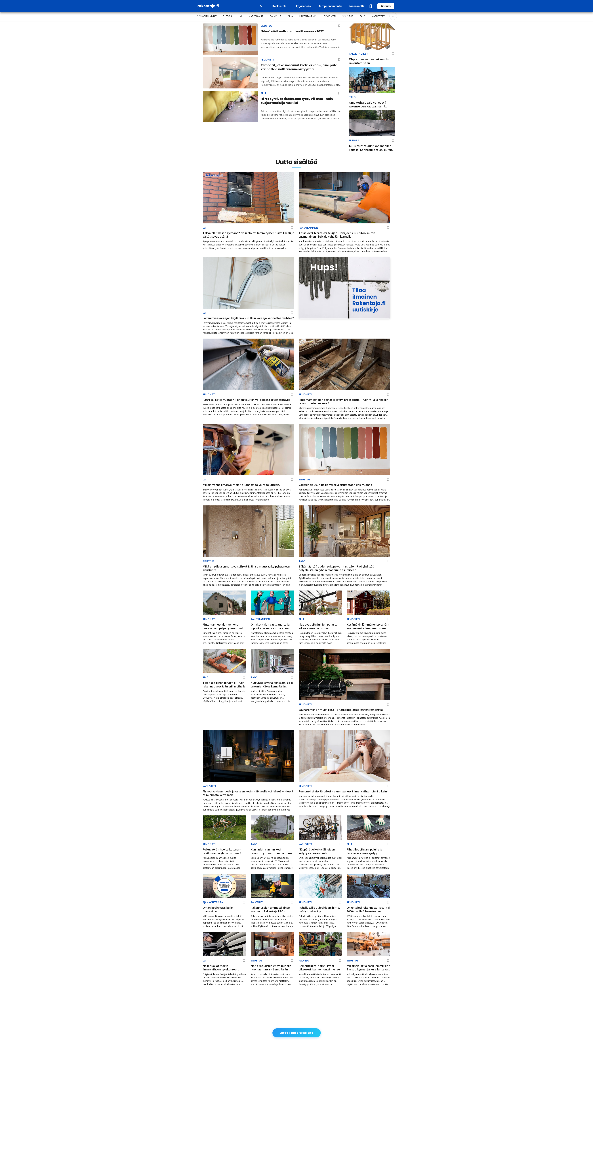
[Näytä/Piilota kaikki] (393, 16)
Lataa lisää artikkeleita (296, 1033)
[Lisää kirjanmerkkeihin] (393, 53)
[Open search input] (261, 6)
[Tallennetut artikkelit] (371, 6)
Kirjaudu (386, 6)
